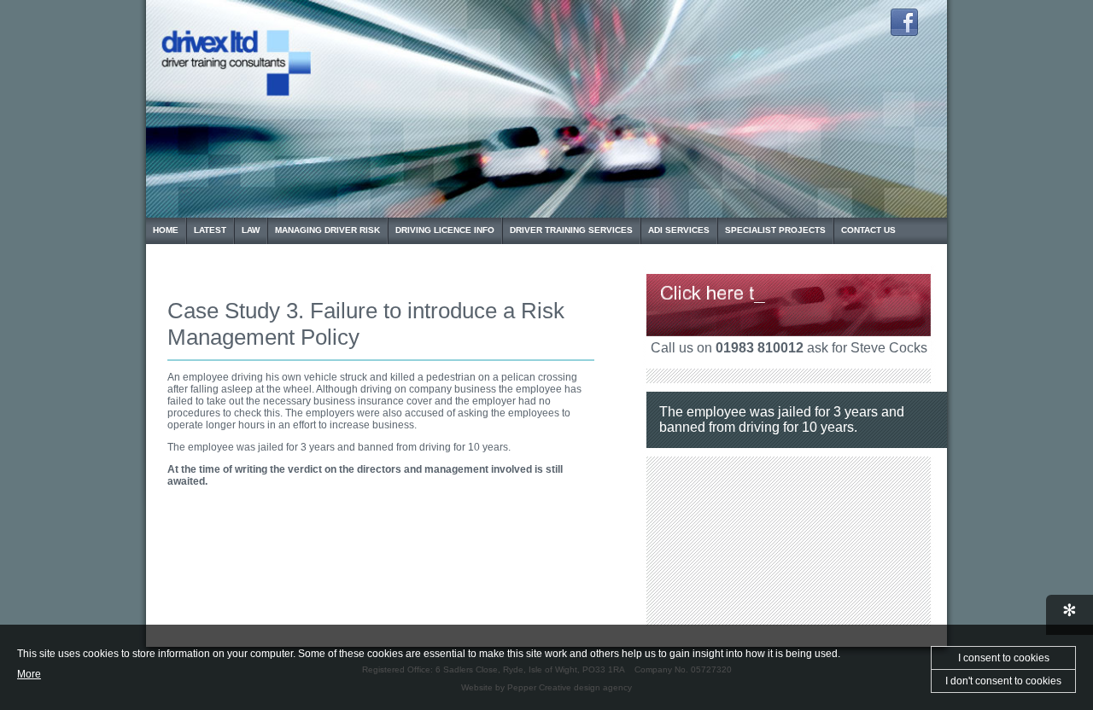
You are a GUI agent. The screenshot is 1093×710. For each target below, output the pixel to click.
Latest (210, 230)
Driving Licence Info (444, 230)
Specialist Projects (775, 230)
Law (251, 230)
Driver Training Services (571, 230)
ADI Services (679, 230)
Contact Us (868, 230)
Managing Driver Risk (327, 230)
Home (165, 230)
